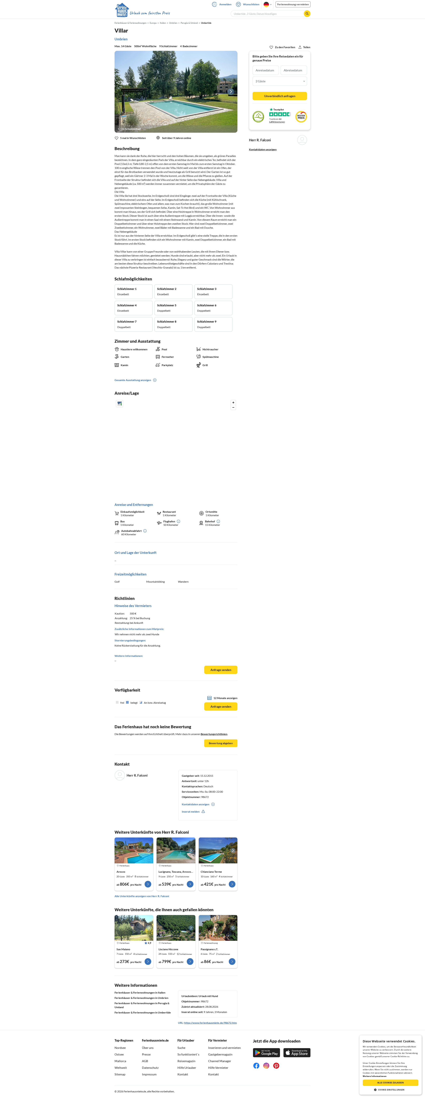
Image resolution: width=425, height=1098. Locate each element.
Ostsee (119, 1054)
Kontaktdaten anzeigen (263, 149)
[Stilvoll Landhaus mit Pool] (134, 928)
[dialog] (390, 1065)
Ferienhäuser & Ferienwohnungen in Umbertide (143, 1012)
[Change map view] (119, 403)
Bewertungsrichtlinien (214, 734)
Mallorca (120, 1061)
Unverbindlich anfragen (279, 96)
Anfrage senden (221, 670)
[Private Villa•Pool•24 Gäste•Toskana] (176, 928)
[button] (390, 1089)
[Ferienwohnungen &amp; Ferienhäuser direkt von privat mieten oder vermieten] (142, 13)
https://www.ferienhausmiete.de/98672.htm (210, 1022)
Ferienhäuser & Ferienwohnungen (130, 23)
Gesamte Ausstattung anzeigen (133, 380)
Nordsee (120, 1048)
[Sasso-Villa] (176, 850)
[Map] (176, 447)
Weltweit (121, 1067)
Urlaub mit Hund (208, 996)
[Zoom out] (233, 407)
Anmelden (225, 4)
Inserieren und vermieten (224, 1048)
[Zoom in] (233, 402)
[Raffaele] (218, 850)
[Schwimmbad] (176, 92)
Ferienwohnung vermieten (293, 4)
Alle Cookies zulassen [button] (390, 1082)
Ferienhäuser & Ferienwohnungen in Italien (140, 992)
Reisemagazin (186, 1061)
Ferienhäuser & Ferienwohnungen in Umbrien (141, 997)
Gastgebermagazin (220, 1054)
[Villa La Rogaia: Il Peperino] (218, 928)
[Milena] (134, 850)
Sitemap (120, 1074)
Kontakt (182, 1074)
